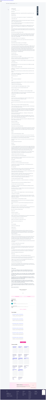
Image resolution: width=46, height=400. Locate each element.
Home (6, 3)
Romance (8, 3)
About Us (23, 392)
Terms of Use (8, 396)
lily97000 (14, 10)
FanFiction (29, 398)
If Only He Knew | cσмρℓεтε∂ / (12, 3)
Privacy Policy (11, 396)
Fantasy (17, 397)
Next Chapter (28, 296)
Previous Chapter (17, 296)
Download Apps (30, 392)
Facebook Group (36, 392)
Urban (17, 398)
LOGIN (12, 0)
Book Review (30, 397)
